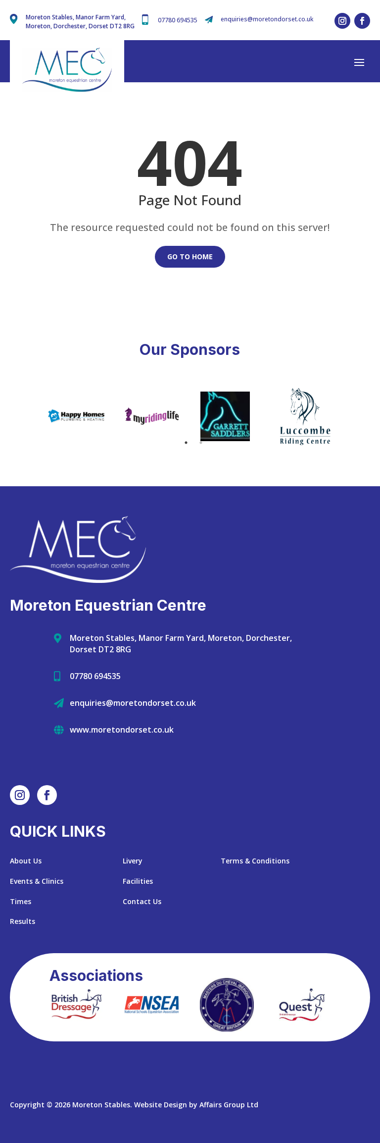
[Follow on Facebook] (362, 21)
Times (20, 901)
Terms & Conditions (255, 860)
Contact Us (142, 901)
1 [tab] (186, 443)
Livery (132, 860)
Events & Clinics (36, 881)
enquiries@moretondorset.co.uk (267, 19)
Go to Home (190, 256)
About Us (26, 860)
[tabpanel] (76, 416)
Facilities (138, 881)
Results (22, 921)
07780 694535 (177, 20)
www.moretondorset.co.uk (122, 729)
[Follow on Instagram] (342, 21)
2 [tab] (201, 443)
